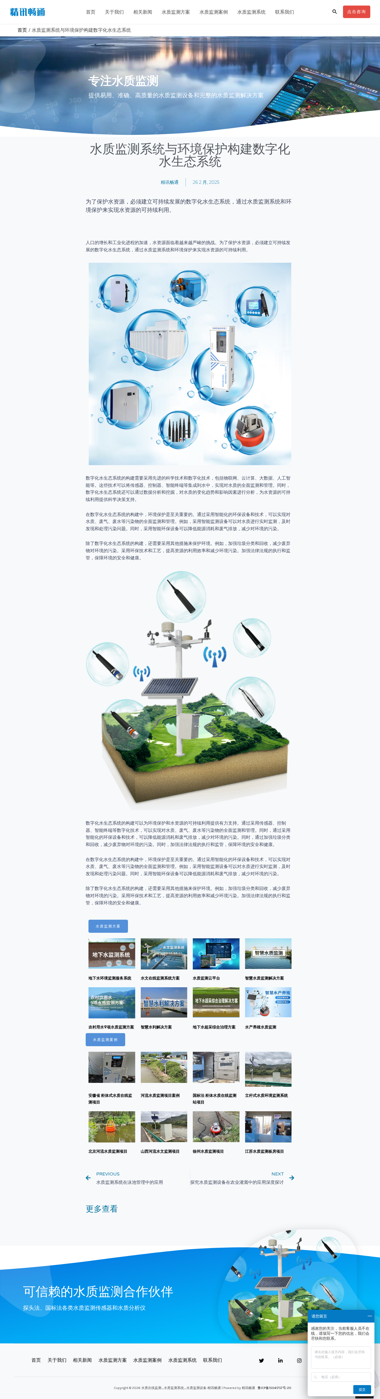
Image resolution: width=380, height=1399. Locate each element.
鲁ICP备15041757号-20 (274, 1388)
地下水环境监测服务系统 (109, 978)
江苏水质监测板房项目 (264, 1151)
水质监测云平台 (206, 978)
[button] (108, 926)
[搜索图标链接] (334, 12)
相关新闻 (142, 12)
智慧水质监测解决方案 (264, 978)
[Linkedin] (280, 1360)
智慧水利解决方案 (156, 1027)
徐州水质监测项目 (208, 1151)
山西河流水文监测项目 (160, 1151)
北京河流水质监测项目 (107, 1151)
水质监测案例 (213, 12)
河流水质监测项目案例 (160, 1095)
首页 (90, 12)
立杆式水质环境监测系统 (266, 1095)
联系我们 (284, 12)
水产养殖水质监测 (260, 1027)
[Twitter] (261, 1360)
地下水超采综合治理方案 (214, 1027)
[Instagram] (299, 1360)
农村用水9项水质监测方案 (111, 1027)
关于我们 (114, 12)
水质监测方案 (176, 12)
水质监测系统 (251, 12)
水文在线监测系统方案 (160, 978)
